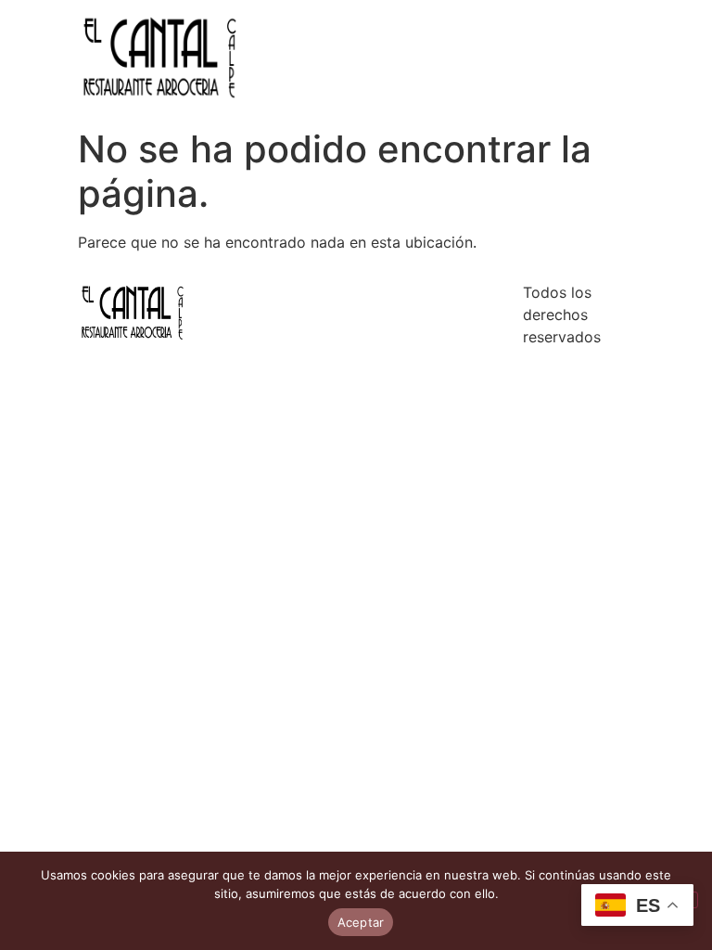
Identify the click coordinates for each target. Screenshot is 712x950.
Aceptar (361, 922)
